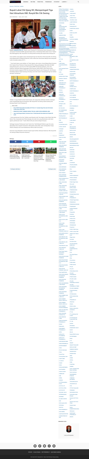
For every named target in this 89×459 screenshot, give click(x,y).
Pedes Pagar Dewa (74, 182)
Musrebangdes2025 (74, 139)
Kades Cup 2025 (73, 32)
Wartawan (72, 411)
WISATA (71, 416)
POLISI (71, 266)
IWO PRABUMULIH (63, 409)
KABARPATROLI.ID (18, 50)
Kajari (71, 34)
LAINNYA (64, 1)
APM (60, 72)
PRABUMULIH (73, 299)
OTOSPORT (56, 1)
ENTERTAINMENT (63, 345)
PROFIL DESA (73, 306)
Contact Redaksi (36, 452)
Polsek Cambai (73, 276)
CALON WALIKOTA (63, 124)
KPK (71, 101)
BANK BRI (61, 80)
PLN (71, 252)
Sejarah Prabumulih (74, 345)
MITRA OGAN (73, 130)
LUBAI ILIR (72, 118)
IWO (60, 400)
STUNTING (72, 364)
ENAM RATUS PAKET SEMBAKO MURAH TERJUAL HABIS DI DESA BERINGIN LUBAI (32, 111)
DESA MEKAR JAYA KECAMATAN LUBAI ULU (63, 238)
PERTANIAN (72, 222)
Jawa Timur (72, 15)
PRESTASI (72, 301)
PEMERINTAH (73, 192)
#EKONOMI (61, 23)
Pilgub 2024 (72, 237)
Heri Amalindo (62, 369)
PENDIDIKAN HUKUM (74, 204)
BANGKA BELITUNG (63, 76)
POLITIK (71, 268)
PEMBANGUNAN (73, 189)
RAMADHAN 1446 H (74, 327)
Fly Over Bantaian (63, 350)
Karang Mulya (73, 45)
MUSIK (71, 136)
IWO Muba (61, 405)
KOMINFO (72, 83)
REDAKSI (30, 452)
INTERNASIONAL (63, 394)
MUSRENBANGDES (74, 143)
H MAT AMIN (62, 358)
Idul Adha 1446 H (63, 392)
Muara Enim (72, 132)
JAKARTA (72, 11)
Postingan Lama (52, 169)
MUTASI (71, 147)
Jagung (71, 9)
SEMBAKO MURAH (74, 349)
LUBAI (71, 116)
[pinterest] (39, 141)
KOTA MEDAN (73, 97)
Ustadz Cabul (73, 405)
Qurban (71, 323)
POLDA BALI (72, 260)
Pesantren (72, 227)
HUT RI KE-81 (62, 390)
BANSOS (61, 92)
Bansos (60, 90)
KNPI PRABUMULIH (74, 80)
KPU (71, 103)
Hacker (60, 362)
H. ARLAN (61, 360)
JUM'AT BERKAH (73, 22)
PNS (71, 258)
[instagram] (49, 445)
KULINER (72, 110)
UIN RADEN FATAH (74, 392)
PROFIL (71, 304)
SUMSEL (72, 366)
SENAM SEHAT (73, 351)
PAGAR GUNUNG (73, 164)
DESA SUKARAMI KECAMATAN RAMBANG (63, 288)
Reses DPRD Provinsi (74, 334)
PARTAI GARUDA (73, 177)
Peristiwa (72, 214)
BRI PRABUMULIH (63, 118)
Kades (71, 30)
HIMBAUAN (61, 373)
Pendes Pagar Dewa (74, 199)
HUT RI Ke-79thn (62, 388)
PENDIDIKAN (48, 1)
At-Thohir (61, 74)
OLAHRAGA (72, 156)
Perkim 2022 (72, 218)
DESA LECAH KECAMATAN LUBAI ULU (63, 216)
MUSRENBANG (73, 141)
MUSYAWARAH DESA (74, 145)
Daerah (60, 133)
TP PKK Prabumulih (74, 388)
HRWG (60, 378)
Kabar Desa (72, 24)
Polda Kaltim (72, 262)
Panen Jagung (73, 171)
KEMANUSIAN (73, 67)
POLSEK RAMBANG (74, 288)
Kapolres (72, 41)
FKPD (60, 347)
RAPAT (71, 329)
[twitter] (27, 141)
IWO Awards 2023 (63, 403)
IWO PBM (33, 1)
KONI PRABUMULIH (74, 91)
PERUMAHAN (73, 225)
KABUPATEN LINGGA (74, 28)
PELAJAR (72, 184)
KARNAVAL (72, 52)
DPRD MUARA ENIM (63, 341)
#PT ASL (61, 59)
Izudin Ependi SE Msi (63, 413)
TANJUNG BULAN (74, 381)
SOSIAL (71, 360)
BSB (60, 120)
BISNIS (60, 105)
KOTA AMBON (73, 95)
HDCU (60, 365)
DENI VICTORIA (62, 137)
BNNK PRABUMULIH (63, 113)
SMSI (71, 355)
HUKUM (61, 380)
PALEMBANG (73, 166)
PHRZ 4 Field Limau (74, 229)
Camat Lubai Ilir (62, 126)
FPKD (60, 352)
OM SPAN (72, 158)
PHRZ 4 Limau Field (74, 231)
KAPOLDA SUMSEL (74, 39)
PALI (71, 169)
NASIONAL (72, 151)
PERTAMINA (72, 220)
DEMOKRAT (61, 135)
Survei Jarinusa (73, 372)
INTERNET (61, 396)
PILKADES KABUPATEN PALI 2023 (74, 249)
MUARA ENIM (73, 134)
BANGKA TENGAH (63, 78)
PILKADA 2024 (73, 241)
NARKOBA (72, 149)
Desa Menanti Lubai (63, 245)
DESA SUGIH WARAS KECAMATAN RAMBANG (63, 276)
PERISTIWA (40, 1)
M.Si (71, 124)
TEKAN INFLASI (73, 383)
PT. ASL (71, 321)
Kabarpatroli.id (73, 26)
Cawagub (61, 128)
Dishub (60, 324)
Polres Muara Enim (74, 271)
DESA (60, 139)
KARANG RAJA (73, 47)
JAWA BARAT (73, 13)
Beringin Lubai (62, 103)
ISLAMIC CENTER (63, 398)
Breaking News (62, 115)
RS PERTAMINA (73, 336)
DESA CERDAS (62, 172)
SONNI (71, 357)
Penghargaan (73, 206)
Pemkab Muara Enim (74, 194)
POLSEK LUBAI (73, 278)
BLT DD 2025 (62, 108)
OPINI (71, 160)
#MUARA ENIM (62, 35)
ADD (60, 61)
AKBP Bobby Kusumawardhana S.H (63, 65)
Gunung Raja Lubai (63, 356)
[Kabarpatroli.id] (15, 2)
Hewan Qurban (62, 371)
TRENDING (72, 390)
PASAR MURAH (73, 179)
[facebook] (15, 141)
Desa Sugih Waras (63, 272)
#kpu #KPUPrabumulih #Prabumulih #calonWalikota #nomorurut (63, 28)
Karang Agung (73, 43)
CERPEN (61, 131)
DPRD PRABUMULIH (63, 343)
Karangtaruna (73, 50)
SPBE (71, 362)
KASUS (71, 54)
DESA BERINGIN (62, 166)
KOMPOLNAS (73, 88)
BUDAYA (61, 122)
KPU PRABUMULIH (74, 106)
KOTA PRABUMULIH (74, 99)
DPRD (60, 332)
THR (71, 385)
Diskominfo (61, 326)
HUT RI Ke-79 (62, 385)
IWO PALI (61, 407)
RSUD (71, 338)
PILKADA (72, 239)
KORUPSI (72, 93)
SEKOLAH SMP (73, 347)
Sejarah (71, 342)
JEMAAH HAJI (73, 17)
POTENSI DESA (73, 294)
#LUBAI (61, 33)
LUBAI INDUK (73, 120)
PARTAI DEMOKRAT (74, 175)
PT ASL (71, 312)
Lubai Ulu (72, 122)
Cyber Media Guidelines (56, 452)
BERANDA (25, 1)
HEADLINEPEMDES (63, 367)
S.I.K (71, 340)
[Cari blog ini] (78, 2)
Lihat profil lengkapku (68, 435)
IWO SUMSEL (62, 411)
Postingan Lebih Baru (15, 169)
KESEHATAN (72, 71)
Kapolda (71, 37)
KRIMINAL (72, 108)
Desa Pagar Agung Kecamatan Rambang (63, 253)
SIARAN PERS (73, 353)
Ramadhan (72, 325)
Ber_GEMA (61, 101)
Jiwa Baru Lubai (73, 19)
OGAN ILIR (72, 154)
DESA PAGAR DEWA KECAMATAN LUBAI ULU (63, 261)
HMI (60, 375)
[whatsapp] (51, 141)
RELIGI (71, 332)
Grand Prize (61, 354)
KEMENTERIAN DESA (74, 69)
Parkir (71, 173)
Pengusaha (72, 212)
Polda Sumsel (73, 264)
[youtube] (44, 445)
